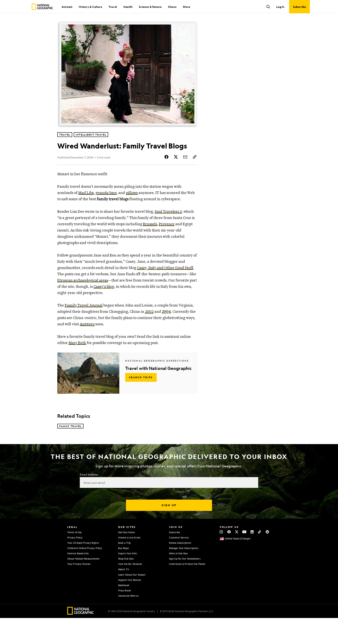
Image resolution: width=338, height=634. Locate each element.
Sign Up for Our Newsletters (184, 558)
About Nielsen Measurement (83, 558)
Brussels (150, 224)
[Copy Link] (194, 157)
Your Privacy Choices (78, 563)
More (186, 6)
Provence (166, 224)
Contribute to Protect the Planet (187, 563)
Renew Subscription (180, 542)
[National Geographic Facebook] (229, 532)
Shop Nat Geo (126, 558)
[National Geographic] (42, 7)
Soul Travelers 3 (168, 212)
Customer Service (179, 537)
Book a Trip (124, 542)
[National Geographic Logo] (80, 613)
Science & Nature (150, 6)
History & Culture (90, 6)
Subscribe (174, 532)
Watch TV (123, 569)
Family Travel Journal (83, 305)
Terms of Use (74, 532)
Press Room (124, 590)
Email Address (89, 474)
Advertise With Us (128, 595)
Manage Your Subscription (183, 548)
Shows (172, 6)
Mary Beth (77, 343)
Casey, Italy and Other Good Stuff (165, 268)
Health (127, 6)
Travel (113, 6)
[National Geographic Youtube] (244, 532)
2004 (166, 312)
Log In (280, 6)
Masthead (123, 585)
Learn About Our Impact (131, 574)
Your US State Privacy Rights (83, 542)
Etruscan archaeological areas (82, 280)
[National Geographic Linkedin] (252, 532)
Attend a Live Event (129, 537)
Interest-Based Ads (78, 553)
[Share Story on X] (176, 157)
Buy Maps (123, 548)
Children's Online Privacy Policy (84, 548)
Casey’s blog (103, 287)
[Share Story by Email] (185, 157)
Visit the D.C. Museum (130, 563)
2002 (149, 312)
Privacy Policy (75, 537)
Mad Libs (86, 193)
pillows (132, 193)
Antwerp (87, 324)
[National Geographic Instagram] (221, 532)
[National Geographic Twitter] (236, 532)
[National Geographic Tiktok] (259, 532)
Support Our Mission (129, 579)
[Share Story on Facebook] (166, 157)
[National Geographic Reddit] (267, 532)
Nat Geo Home (126, 532)
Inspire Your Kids (127, 553)
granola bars (106, 193)
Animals (67, 6)
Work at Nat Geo (178, 553)
